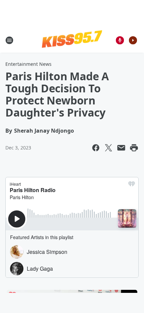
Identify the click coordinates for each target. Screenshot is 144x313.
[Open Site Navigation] (9, 40)
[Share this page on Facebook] (95, 147)
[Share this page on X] (108, 147)
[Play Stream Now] (133, 40)
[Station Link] (72, 40)
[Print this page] (134, 147)
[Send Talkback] (120, 40)
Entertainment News (28, 64)
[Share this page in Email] (121, 147)
